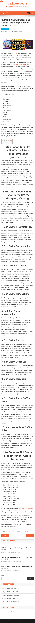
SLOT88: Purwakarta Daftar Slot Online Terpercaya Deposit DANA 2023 (7, 535)
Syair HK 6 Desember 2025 (10, 592)
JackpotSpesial (17, 3)
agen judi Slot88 (20, 64)
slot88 (26, 531)
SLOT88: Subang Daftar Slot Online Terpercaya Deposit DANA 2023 (17, 558)
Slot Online (5, 28)
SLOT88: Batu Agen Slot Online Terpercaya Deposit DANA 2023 (16, 548)
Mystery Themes (23, 621)
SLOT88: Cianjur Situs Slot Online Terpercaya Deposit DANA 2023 (30, 535)
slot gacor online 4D (27, 508)
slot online (19, 531)
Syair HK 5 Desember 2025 (10, 598)
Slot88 (15, 53)
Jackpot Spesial (17, 31)
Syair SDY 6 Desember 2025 (11, 588)
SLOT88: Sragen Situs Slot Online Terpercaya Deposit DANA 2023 (16, 567)
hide (10, 141)
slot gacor (11, 531)
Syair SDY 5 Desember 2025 (11, 595)
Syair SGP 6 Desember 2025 (11, 601)
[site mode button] (29, 13)
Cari (2, 575)
